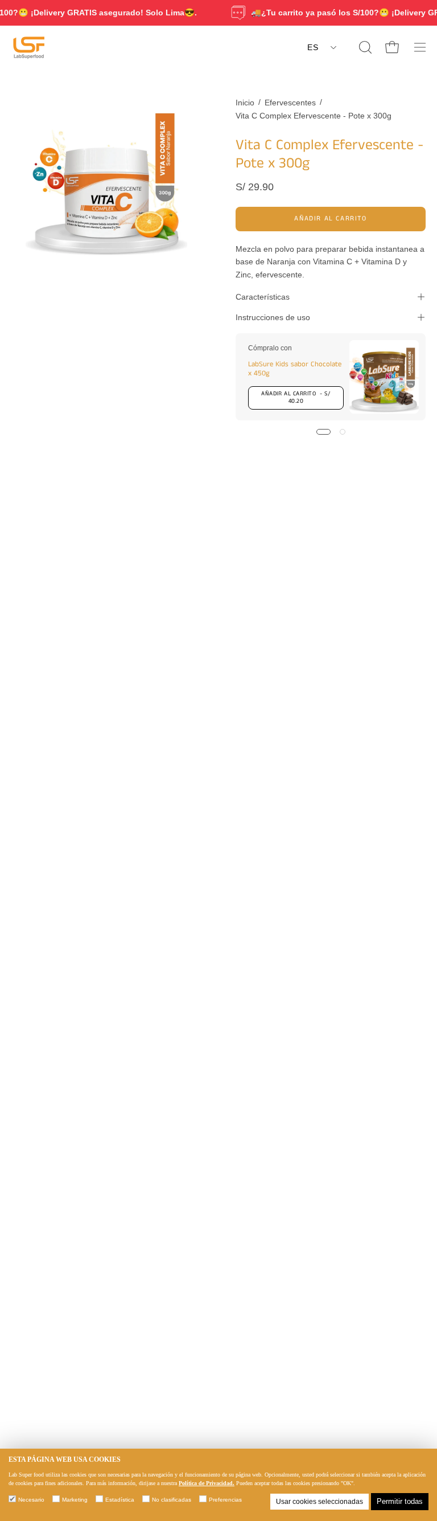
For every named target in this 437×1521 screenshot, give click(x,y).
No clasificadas (171, 1500)
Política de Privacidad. (206, 1483)
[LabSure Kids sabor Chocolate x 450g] (384, 377)
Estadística (119, 1500)
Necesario (31, 1500)
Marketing (75, 1500)
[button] (364, 47)
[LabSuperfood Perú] (28, 47)
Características (263, 296)
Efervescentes (290, 102)
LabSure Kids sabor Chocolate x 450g (294, 368)
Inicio (245, 102)
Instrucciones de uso (273, 317)
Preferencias (225, 1500)
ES (312, 47)
